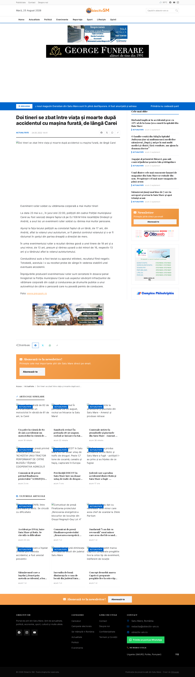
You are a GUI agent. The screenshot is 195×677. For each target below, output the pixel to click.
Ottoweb (175, 672)
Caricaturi (76, 621)
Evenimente (62, 19)
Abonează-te (30, 371)
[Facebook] (170, 2)
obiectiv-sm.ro (139, 632)
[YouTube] (174, 2)
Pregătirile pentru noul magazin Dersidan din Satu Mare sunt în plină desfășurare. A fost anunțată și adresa (74, 106)
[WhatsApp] (112, 132)
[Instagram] (178, 2)
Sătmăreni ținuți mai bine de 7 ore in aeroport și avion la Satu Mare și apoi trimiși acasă (151, 195)
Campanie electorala (82, 626)
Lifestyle (101, 19)
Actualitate (34, 19)
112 (177, 654)
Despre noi (43, 2)
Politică (48, 19)
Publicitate (21, 2)
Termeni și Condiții (108, 637)
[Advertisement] (97, 80)
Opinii (113, 19)
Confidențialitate (107, 631)
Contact (31, 2)
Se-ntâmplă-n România (83, 631)
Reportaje (78, 19)
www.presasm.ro (37, 293)
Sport (90, 19)
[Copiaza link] (117, 132)
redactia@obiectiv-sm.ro (145, 626)
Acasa (19, 386)
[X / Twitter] (107, 132)
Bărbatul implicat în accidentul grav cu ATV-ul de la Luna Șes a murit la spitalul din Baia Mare (154, 123)
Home (21, 19)
